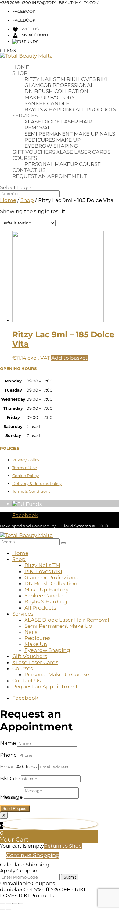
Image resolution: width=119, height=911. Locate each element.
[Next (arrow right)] (8, 909)
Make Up (68, 140)
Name (8, 743)
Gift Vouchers (33, 152)
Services (25, 116)
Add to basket (69, 358)
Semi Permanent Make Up (61, 134)
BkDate (10, 778)
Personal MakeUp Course (62, 164)
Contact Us (28, 170)
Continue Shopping (33, 855)
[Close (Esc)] (20, 903)
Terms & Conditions (31, 491)
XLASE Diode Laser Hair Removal (66, 620)
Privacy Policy (25, 459)
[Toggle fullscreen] (8, 903)
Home (20, 67)
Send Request (14, 808)
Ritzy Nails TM (44, 79)
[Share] (14, 903)
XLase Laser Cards (83, 152)
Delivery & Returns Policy (37, 483)
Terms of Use (24, 467)
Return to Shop (63, 846)
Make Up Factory (49, 97)
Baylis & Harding (49, 109)
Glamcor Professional (59, 85)
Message (11, 797)
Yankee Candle (46, 103)
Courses (24, 158)
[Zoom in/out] (2, 903)
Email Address (18, 767)
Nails (107, 134)
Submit (69, 877)
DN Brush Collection (56, 91)
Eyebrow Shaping (51, 146)
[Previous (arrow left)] (2, 909)
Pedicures (39, 140)
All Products (95, 109)
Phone (8, 755)
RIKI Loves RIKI (87, 79)
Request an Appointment (49, 176)
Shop (19, 73)
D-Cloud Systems (74, 525)
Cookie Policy (25, 475)
